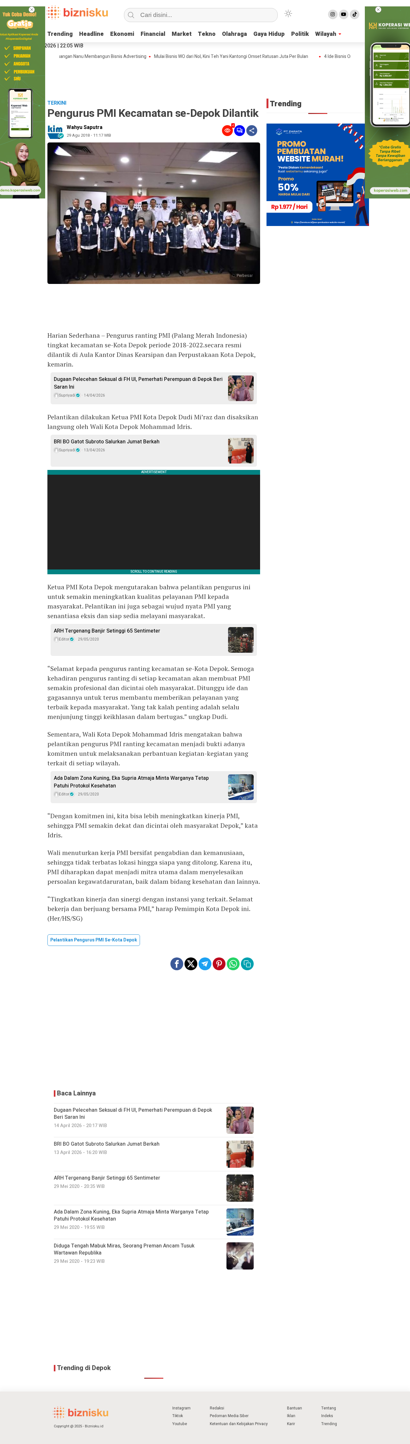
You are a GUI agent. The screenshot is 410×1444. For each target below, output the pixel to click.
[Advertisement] (205, 77)
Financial (153, 34)
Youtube (179, 1424)
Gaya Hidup (269, 34)
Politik (300, 34)
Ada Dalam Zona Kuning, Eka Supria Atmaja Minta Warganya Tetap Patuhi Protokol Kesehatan (131, 782)
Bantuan (294, 1408)
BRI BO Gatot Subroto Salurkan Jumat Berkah (107, 442)
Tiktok (177, 1416)
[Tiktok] (354, 14)
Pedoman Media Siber (229, 1416)
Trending (60, 34)
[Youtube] (343, 14)
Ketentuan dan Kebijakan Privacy (239, 1424)
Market (182, 34)
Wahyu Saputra (84, 127)
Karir (291, 1424)
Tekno (207, 34)
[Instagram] (333, 14)
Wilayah (325, 34)
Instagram (181, 1408)
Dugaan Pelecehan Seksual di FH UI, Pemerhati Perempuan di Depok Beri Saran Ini (138, 383)
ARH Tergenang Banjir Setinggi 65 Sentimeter (107, 631)
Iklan (291, 1416)
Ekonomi (122, 34)
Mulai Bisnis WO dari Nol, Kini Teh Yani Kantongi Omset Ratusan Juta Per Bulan (210, 56)
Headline (91, 34)
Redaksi (217, 1408)
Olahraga (234, 34)
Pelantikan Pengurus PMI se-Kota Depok (93, 940)
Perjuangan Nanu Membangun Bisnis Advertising (77, 56)
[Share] (251, 130)
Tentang (328, 1408)
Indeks (327, 1416)
